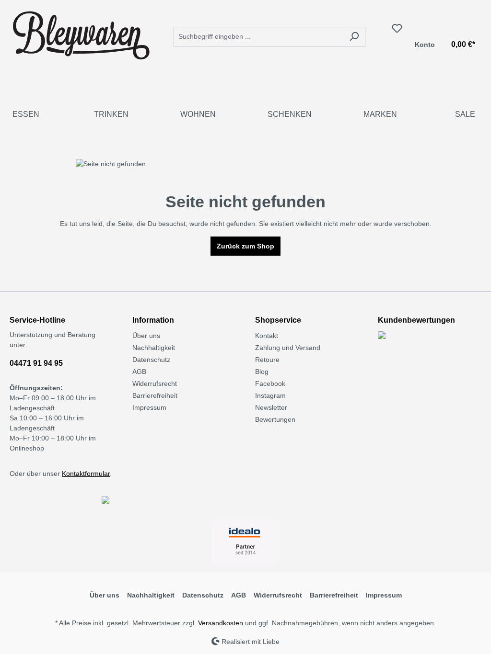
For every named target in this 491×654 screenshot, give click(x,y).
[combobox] (258, 36)
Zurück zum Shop (245, 246)
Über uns (146, 335)
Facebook (270, 383)
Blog (262, 371)
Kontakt (266, 335)
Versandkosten (220, 623)
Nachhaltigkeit (153, 347)
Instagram (270, 395)
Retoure (267, 359)
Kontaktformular (86, 473)
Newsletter (271, 407)
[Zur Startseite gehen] (81, 34)
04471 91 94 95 (36, 363)
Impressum (149, 407)
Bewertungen (275, 419)
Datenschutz (151, 359)
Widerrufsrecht (154, 383)
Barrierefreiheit (154, 395)
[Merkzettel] (397, 28)
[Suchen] (354, 36)
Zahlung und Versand (287, 347)
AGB (139, 371)
